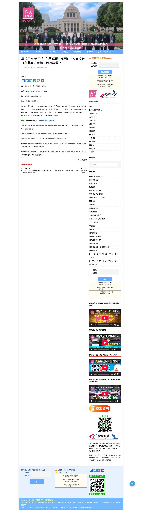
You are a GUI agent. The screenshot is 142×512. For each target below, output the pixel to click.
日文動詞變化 (94, 233)
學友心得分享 (94, 208)
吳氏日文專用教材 (95, 191)
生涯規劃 (92, 138)
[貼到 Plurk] (28, 129)
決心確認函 (93, 265)
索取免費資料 (25, 52)
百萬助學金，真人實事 (97, 198)
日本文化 (92, 106)
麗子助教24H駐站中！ (97, 176)
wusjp (34, 67)
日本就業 (92, 131)
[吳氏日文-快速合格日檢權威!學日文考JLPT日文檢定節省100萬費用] (71, 48)
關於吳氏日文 (40, 52)
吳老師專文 (93, 113)
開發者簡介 (93, 183)
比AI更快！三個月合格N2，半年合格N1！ (103, 254)
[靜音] (115, 325)
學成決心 (92, 135)
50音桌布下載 (94, 222)
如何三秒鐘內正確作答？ (29, 101)
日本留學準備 (94, 243)
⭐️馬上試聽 (77, 52)
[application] (105, 318)
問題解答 (41, 67)
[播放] (92, 325)
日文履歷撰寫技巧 (95, 240)
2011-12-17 (27, 67)
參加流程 (42, 470)
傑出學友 (92, 124)
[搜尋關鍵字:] (105, 165)
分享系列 (65, 52)
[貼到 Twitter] (30, 129)
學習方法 (92, 145)
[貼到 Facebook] (26, 129)
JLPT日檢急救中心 (104, 52)
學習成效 (92, 149)
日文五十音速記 (94, 229)
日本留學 (92, 127)
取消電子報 (71, 470)
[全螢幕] (118, 325)
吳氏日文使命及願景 (96, 194)
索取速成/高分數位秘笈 (97, 219)
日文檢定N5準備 (95, 236)
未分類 (91, 152)
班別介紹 (53, 52)
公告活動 (92, 117)
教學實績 (92, 205)
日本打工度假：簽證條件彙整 (99, 247)
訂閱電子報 (95, 58)
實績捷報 (92, 120)
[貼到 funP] (35, 129)
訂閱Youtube (107, 58)
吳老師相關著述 (26, 164)
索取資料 (92, 257)
